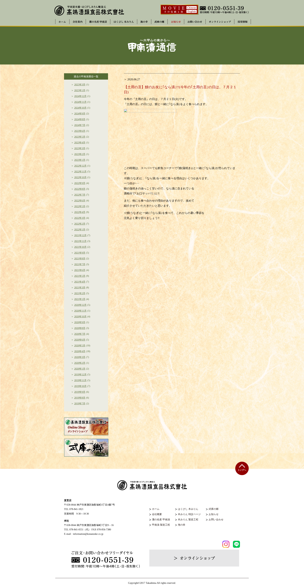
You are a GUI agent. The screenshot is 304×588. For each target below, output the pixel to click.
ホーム (62, 21)
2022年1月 (79, 229)
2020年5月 (79, 345)
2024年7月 (79, 125)
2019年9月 (79, 392)
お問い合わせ (194, 21)
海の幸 (144, 21)
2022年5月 (79, 206)
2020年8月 (79, 328)
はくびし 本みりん (124, 21)
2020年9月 (79, 322)
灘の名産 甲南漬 (98, 21)
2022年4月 (79, 212)
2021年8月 (79, 258)
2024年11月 (80, 102)
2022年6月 (79, 200)
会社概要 (157, 514)
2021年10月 (80, 247)
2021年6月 (79, 270)
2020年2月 (79, 363)
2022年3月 (79, 218)
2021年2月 (79, 293)
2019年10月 (80, 386)
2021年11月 (80, 241)
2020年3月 (79, 357)
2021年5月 (79, 276)
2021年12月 (80, 235)
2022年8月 (79, 189)
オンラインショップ (220, 21)
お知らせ (176, 21)
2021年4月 (79, 281)
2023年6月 (79, 131)
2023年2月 (79, 154)
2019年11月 (80, 380)
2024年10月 (80, 107)
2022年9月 (79, 183)
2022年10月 (80, 177)
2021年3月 (79, 287)
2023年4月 (79, 142)
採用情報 (243, 21)
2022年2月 (79, 223)
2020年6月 (79, 339)
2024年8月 (79, 119)
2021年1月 (79, 299)
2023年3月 (79, 148)
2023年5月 (79, 136)
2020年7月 (79, 334)
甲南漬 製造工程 (161, 525)
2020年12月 (80, 305)
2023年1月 (79, 160)
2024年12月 (80, 96)
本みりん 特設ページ (189, 514)
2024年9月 (79, 113)
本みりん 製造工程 (188, 519)
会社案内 (78, 21)
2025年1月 (79, 90)
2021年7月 (79, 264)
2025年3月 (79, 84)
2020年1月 (79, 368)
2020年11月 (80, 310)
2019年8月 (79, 397)
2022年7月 (79, 194)
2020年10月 (80, 316)
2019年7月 (79, 403)
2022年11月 (80, 171)
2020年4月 (79, 351)
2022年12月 (80, 165)
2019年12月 (80, 374)
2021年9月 (79, 252)
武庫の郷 (159, 21)
